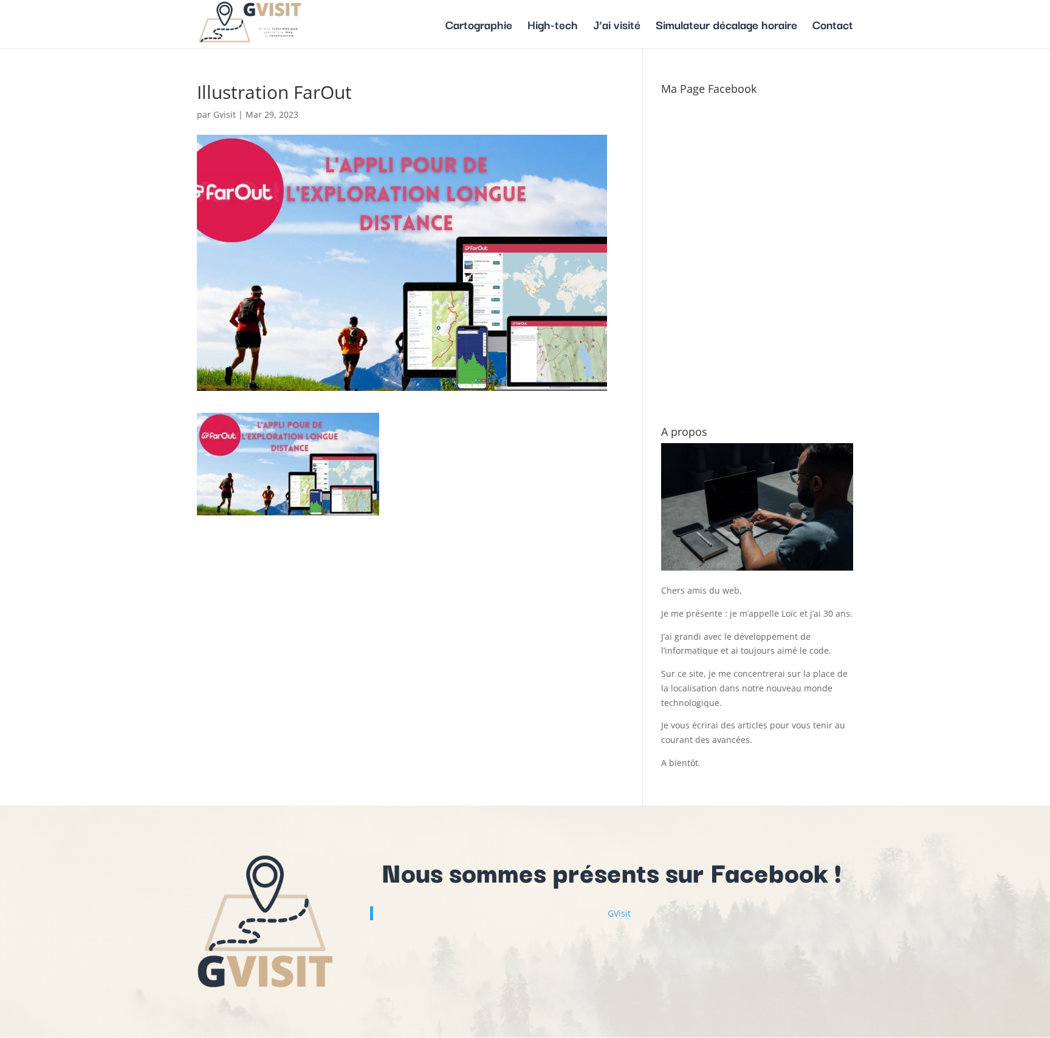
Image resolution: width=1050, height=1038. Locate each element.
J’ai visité (616, 26)
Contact (832, 26)
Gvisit (224, 114)
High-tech (552, 26)
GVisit (619, 913)
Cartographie (478, 26)
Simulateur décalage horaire (726, 26)
